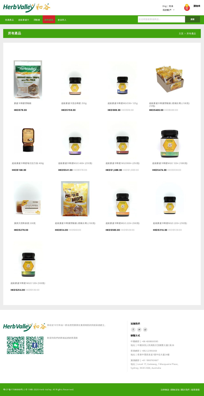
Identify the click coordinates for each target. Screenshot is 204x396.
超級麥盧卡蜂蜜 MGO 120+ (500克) (28, 283)
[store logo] (27, 8)
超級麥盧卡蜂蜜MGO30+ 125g (123, 103)
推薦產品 (9, 19)
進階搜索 (195, 389)
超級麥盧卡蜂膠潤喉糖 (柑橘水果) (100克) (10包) (169, 104)
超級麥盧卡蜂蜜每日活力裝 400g (28, 163)
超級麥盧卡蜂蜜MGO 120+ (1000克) (169, 163)
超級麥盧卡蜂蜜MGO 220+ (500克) (122, 223)
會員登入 (62, 19)
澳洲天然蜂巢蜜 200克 (25, 223)
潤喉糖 (37, 19)
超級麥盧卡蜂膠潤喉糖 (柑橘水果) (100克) (75, 223)
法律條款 (165, 389)
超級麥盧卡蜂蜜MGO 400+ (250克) (75, 163)
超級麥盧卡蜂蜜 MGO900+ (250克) (122, 163)
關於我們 (185, 389)
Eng (165, 6)
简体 (171, 6)
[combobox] (169, 19)
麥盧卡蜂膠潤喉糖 (23, 103)
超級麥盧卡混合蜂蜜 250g (74, 103)
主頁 (181, 33)
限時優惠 (49, 19)
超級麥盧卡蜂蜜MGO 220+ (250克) (170, 223)
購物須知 (175, 389)
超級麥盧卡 (23, 19)
